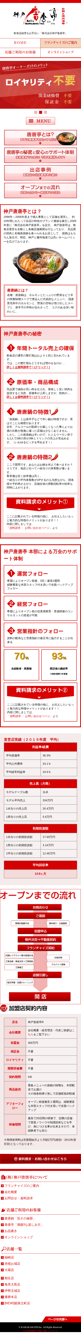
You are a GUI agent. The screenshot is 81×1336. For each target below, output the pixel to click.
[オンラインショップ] (60, 52)
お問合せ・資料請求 (19, 1198)
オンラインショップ (19, 1237)
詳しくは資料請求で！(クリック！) (28, 367)
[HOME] (20, 43)
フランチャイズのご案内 (22, 1185)
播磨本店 (11, 1297)
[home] (40, 25)
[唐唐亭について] (60, 43)
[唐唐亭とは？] (40, 144)
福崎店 (9, 1257)
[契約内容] (40, 179)
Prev (5, 88)
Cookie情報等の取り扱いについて (40, 1330)
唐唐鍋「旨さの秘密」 (20, 1218)
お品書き (11, 1231)
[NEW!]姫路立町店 (17, 1303)
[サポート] (40, 162)
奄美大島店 (12, 1284)
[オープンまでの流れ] (40, 197)
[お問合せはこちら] (40, 1162)
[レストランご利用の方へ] (20, 52)
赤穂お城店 (12, 1263)
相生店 (9, 1278)
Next (76, 88)
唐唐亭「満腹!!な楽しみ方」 (24, 1224)
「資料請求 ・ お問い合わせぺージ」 (29, 527)
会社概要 (11, 1192)
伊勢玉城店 (12, 1290)
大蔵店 (9, 1270)
